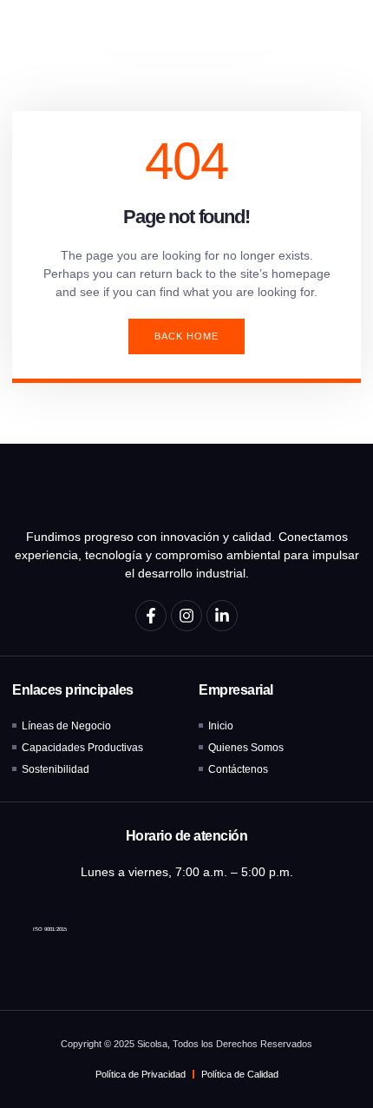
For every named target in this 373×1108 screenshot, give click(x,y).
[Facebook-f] (151, 615)
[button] (336, 25)
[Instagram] (186, 615)
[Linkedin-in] (222, 615)
